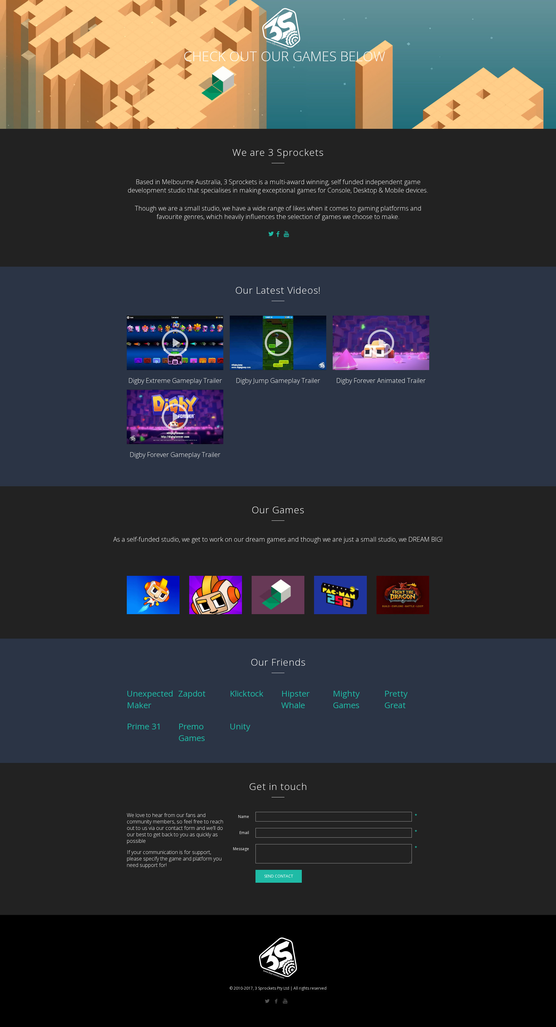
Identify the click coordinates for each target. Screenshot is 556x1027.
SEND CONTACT (278, 876)
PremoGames (191, 732)
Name (243, 816)
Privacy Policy (413, 10)
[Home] (152, 9)
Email (244, 832)
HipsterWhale (295, 699)
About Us (383, 10)
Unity (240, 726)
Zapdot (192, 693)
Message (241, 848)
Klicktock (247, 693)
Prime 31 (144, 726)
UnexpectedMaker (150, 699)
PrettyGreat (396, 699)
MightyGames (346, 699)
